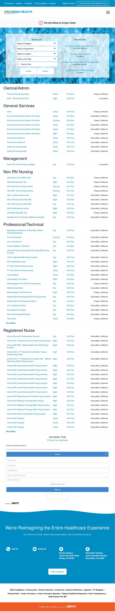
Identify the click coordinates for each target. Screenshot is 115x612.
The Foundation (40, 3)
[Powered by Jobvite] (67, 606)
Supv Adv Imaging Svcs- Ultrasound (80, 46)
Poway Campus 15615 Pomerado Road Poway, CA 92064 (69, 555)
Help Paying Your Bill (57, 596)
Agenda (87, 590)
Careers (19, 3)
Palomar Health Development (74, 593)
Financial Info (13, 593)
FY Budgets (98, 590)
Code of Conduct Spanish (49, 593)
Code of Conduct (28, 593)
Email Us (42, 549)
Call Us (15, 549)
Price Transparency (97, 593)
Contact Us (59, 590)
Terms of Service (46, 590)
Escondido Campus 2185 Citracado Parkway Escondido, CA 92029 (96, 555)
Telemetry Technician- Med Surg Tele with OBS (80, 62)
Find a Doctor (57, 571)
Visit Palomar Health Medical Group (93, 3)
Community (9, 3)
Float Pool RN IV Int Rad (80, 54)
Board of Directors (74, 590)
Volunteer (28, 3)
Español (52, 3)
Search (45, 71)
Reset (28, 71)
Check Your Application (58, 440)
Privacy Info (31, 590)
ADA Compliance (17, 590)
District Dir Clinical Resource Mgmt (80, 70)
